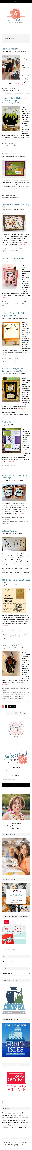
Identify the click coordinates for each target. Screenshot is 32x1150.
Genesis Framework (14, 1144)
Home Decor (19, 688)
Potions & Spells (14, 90)
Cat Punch (21, 634)
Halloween (12, 88)
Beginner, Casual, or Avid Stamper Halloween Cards (13, 369)
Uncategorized (6, 519)
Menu (16, 2)
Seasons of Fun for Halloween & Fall (15, 205)
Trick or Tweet (8, 422)
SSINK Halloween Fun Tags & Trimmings (14, 476)
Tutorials (18, 302)
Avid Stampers (14, 414)
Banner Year (13, 304)
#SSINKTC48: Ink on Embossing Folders (16, 581)
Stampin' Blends (20, 249)
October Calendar (9, 531)
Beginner (21, 414)
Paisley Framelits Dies (8, 696)
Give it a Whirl (21, 304)
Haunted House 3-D (10, 645)
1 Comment (22, 261)
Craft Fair (11, 144)
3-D (10, 517)
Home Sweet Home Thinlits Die (18, 694)
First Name (16, 767)
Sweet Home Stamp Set (16, 698)
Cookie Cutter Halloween (22, 572)
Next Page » (11, 707)
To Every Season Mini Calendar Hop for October (15, 314)
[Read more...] (19, 84)
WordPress (24, 1144)
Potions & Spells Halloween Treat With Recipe (14, 99)
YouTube (24, 302)
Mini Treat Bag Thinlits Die (17, 521)
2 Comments (20, 480)
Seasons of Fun (20, 250)
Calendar (12, 572)
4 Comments (20, 209)
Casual (26, 414)
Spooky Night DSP (9, 636)
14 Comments (20, 103)
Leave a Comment (22, 51)
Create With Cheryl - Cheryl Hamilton (16, 15)
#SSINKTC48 (13, 634)
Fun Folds (11, 630)
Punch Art (21, 517)
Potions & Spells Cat (10, 49)
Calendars (12, 359)
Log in (16, 1146)
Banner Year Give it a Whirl (13, 258)
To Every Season (14, 361)
